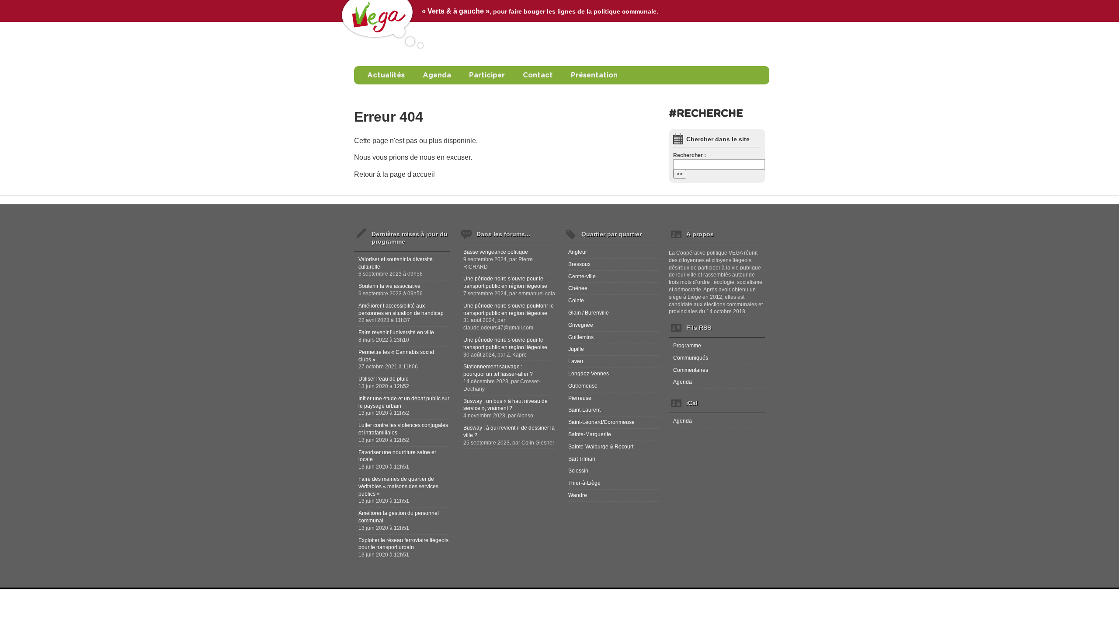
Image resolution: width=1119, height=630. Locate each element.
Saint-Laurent (584, 410)
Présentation (594, 75)
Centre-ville (582, 276)
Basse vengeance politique (495, 252)
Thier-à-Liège (584, 483)
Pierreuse (579, 398)
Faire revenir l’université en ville (396, 332)
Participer (487, 75)
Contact (538, 75)
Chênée (577, 288)
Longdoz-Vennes (588, 374)
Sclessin (578, 471)
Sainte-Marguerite (589, 434)
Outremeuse (583, 386)
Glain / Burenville (588, 313)
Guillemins (581, 337)
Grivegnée (580, 325)
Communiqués (690, 358)
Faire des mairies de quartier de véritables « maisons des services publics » (398, 486)
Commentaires (690, 370)
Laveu (575, 361)
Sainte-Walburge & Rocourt (600, 447)
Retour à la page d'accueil (394, 174)
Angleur (577, 252)
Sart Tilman (581, 459)
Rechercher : (689, 155)
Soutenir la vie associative (389, 286)
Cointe (576, 301)
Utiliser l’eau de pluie (383, 379)
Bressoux (579, 264)
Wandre (577, 495)
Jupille (576, 349)
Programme (687, 346)
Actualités (386, 75)
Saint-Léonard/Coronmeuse (601, 422)
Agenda (437, 75)
